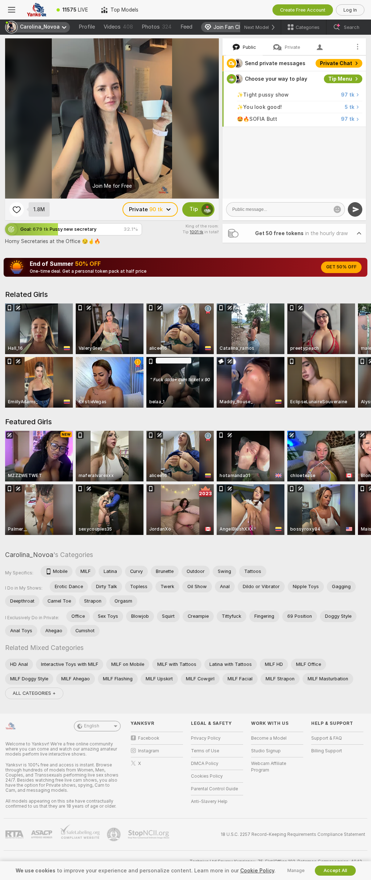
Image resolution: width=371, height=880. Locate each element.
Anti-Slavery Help (209, 801)
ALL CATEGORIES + (34, 693)
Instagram (148, 750)
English (91, 725)
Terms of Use (205, 750)
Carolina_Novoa (29, 554)
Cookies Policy (207, 776)
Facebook (148, 738)
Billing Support (326, 750)
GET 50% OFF (341, 266)
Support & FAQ (326, 738)
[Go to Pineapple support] (114, 834)
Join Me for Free (112, 186)
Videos (118, 27)
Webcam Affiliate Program (268, 767)
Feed (186, 27)
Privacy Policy (206, 738)
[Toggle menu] (11, 10)
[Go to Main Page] (36, 10)
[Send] (355, 209)
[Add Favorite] (16, 209)
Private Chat (336, 63)
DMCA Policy (204, 763)
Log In (350, 10)
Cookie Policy (257, 870)
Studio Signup (266, 750)
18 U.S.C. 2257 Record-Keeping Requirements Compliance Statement (293, 834)
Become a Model (269, 738)
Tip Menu (340, 79)
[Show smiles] (337, 209)
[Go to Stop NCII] (149, 834)
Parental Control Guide (214, 788)
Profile (87, 27)
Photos (157, 27)
